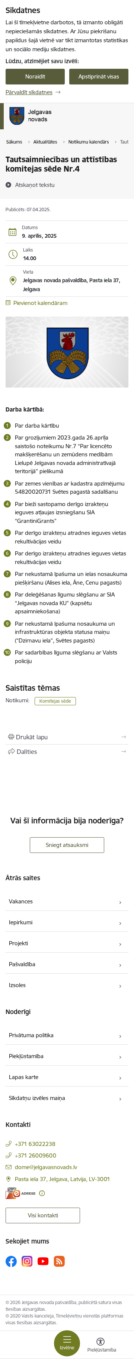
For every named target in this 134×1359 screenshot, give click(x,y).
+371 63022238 (35, 1143)
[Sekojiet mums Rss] (59, 1261)
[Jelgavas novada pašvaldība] (60, 125)
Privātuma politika (31, 1035)
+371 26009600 (35, 1155)
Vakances (21, 901)
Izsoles (17, 985)
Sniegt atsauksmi (67, 844)
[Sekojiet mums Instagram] (27, 1261)
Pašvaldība (22, 964)
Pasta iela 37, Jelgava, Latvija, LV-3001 (62, 1179)
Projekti (18, 943)
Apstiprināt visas (99, 76)
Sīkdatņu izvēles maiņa (37, 1097)
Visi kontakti (43, 1215)
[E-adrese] (20, 1193)
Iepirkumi (20, 922)
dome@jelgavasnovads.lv (46, 1167)
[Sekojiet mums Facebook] (11, 1261)
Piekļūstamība (26, 1056)
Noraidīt (35, 76)
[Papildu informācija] (42, 1193)
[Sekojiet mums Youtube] (43, 1261)
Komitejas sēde (55, 701)
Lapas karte (23, 1077)
